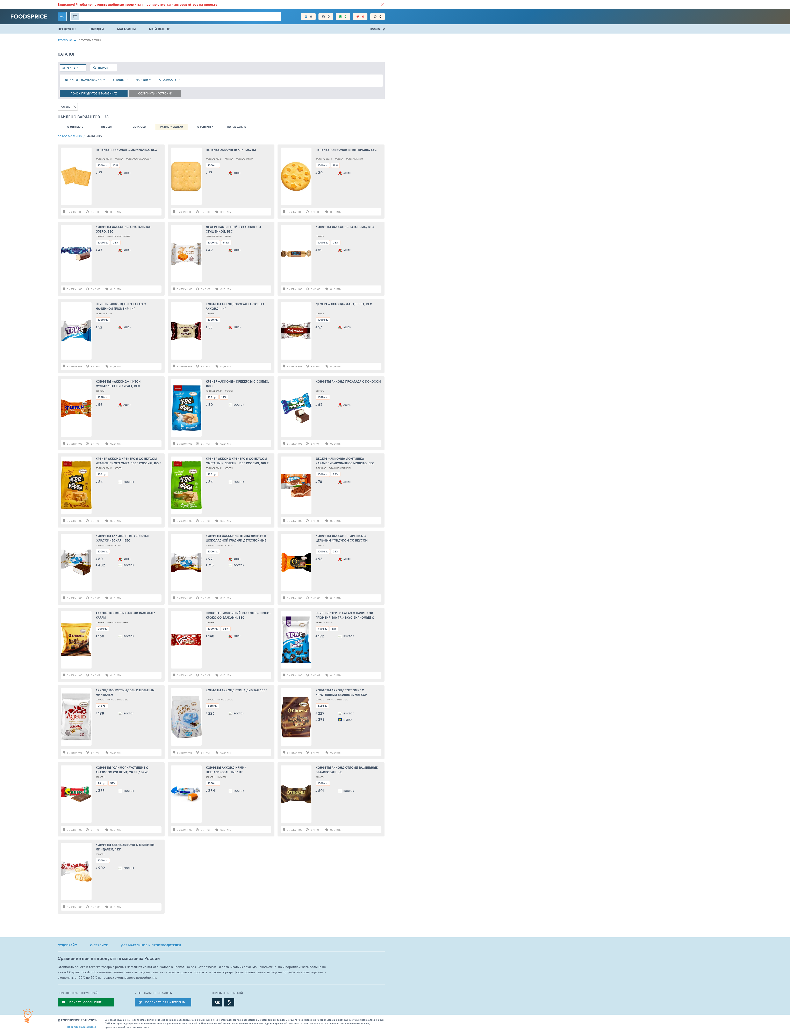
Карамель (222, 777)
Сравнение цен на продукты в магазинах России (109, 958)
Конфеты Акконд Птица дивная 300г (236, 690)
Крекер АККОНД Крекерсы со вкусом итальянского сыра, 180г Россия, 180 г (128, 461)
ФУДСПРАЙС (67, 945)
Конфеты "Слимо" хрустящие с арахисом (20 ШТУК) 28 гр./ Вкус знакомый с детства (122, 770)
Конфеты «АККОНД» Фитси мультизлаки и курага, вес (118, 383)
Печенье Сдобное (244, 159)
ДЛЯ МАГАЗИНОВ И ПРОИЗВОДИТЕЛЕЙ (151, 945)
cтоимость (168, 80)
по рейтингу (204, 127)
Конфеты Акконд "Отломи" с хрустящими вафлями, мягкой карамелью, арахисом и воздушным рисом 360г (346, 692)
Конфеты (100, 236)
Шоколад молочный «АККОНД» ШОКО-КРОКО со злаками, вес (238, 615)
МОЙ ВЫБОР (159, 28)
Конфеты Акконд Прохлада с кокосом (348, 381)
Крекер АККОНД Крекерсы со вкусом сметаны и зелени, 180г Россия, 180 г (237, 461)
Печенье (119, 159)
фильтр (72, 68)
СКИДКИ (96, 28)
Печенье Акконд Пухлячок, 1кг (231, 150)
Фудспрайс (65, 40)
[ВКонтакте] (217, 1002)
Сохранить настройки (155, 93)
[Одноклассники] (229, 1002)
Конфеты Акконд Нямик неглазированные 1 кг (226, 770)
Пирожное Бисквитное (340, 468)
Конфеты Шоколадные (118, 236)
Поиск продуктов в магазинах (94, 93)
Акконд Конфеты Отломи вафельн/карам (125, 615)
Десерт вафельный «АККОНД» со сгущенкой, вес (233, 229)
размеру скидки (171, 127)
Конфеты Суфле (115, 545)
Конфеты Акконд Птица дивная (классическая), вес (122, 538)
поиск (103, 68)
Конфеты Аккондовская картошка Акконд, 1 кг (235, 306)
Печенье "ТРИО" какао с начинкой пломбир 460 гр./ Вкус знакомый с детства (345, 615)
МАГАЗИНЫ (126, 28)
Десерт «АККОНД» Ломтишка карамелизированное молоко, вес (345, 461)
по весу (106, 127)
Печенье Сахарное (354, 159)
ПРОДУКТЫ (67, 28)
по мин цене (74, 127)
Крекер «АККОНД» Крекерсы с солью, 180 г (237, 383)
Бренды (118, 80)
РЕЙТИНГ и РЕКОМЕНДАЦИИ (82, 80)
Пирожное (321, 468)
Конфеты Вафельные (117, 622)
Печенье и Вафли (104, 159)
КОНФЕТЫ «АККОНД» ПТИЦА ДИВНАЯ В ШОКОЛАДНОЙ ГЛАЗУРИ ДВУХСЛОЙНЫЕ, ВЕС (236, 538)
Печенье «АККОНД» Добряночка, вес (126, 150)
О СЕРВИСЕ (99, 945)
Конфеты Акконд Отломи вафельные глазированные (347, 770)
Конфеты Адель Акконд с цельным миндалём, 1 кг (125, 847)
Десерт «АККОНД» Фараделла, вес (344, 304)
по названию (236, 127)
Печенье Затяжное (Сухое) (138, 159)
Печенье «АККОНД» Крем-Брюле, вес (346, 150)
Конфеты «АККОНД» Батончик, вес (345, 227)
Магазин (142, 80)
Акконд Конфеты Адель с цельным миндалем (125, 692)
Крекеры (229, 391)
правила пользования (81, 1027)
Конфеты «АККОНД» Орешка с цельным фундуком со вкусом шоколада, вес (342, 538)
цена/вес (139, 127)
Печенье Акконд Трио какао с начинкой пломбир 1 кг (121, 306)
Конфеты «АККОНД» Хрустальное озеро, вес (123, 229)
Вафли (228, 236)
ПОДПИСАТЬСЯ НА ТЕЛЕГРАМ (165, 1002)
